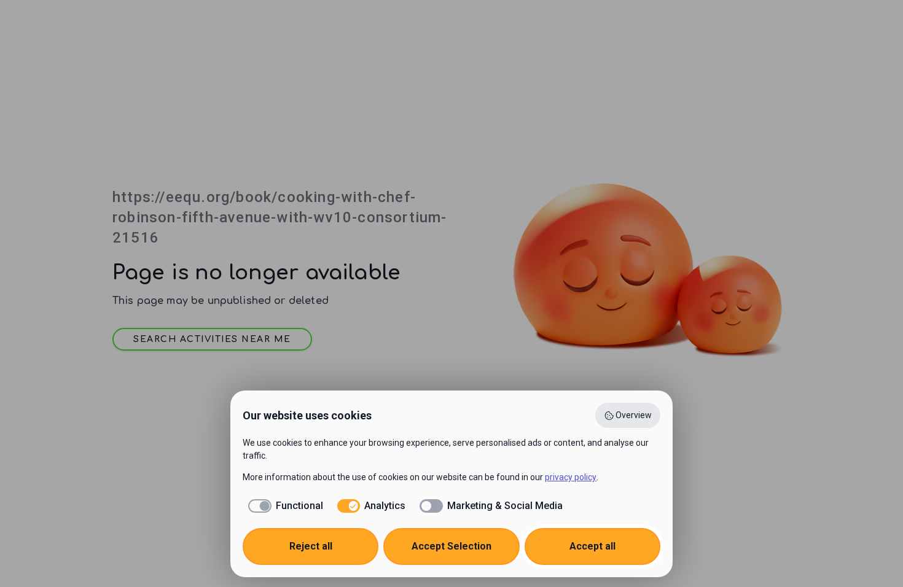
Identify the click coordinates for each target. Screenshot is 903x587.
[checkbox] (283, 506)
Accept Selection (451, 546)
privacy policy (570, 477)
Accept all (592, 546)
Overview (634, 415)
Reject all (310, 546)
